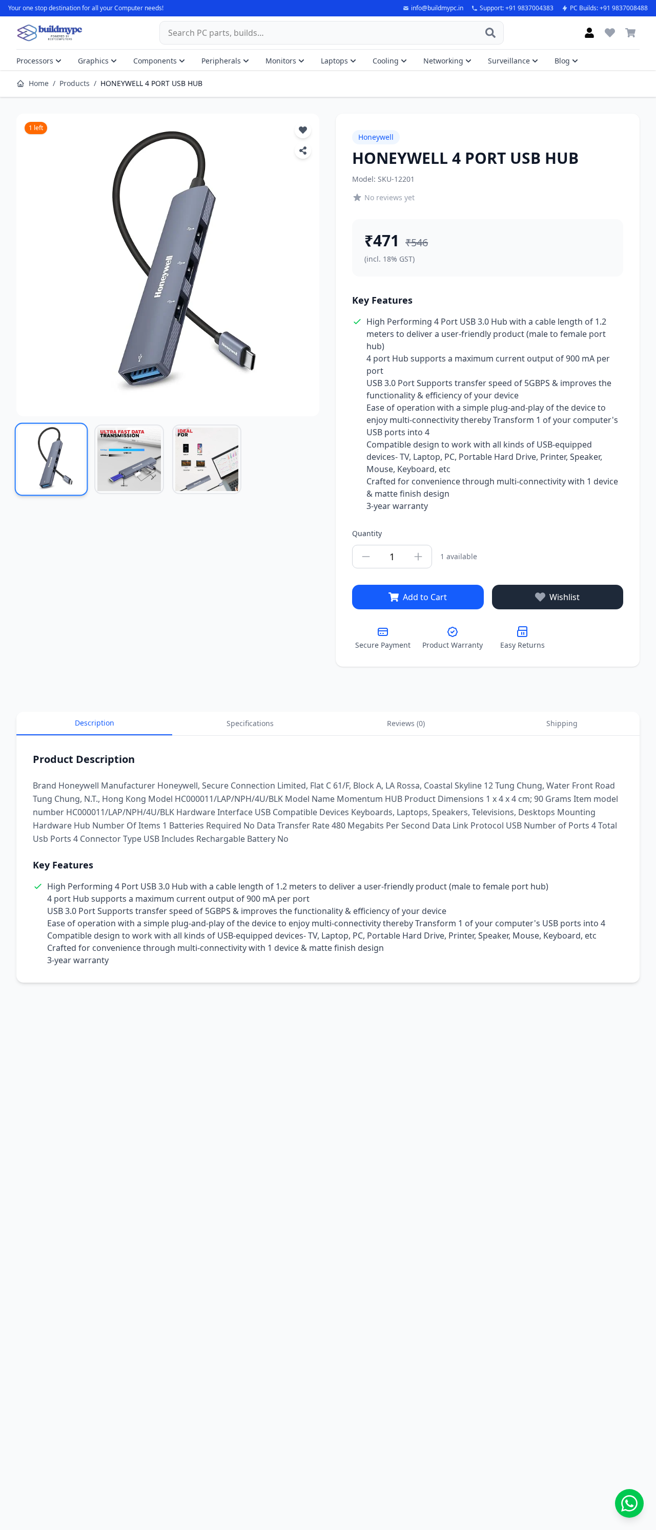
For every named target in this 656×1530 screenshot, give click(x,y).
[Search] (490, 33)
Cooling (386, 61)
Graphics (93, 61)
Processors (34, 61)
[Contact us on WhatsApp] (629, 1503)
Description (94, 723)
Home (39, 83)
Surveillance (509, 61)
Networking (443, 61)
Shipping (562, 723)
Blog (562, 61)
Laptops (334, 61)
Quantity (367, 533)
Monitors (280, 61)
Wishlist (564, 597)
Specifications (250, 723)
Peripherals (221, 61)
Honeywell (376, 137)
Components (155, 61)
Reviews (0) (406, 723)
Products (74, 83)
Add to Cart (425, 597)
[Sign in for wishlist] (610, 33)
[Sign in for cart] (630, 33)
